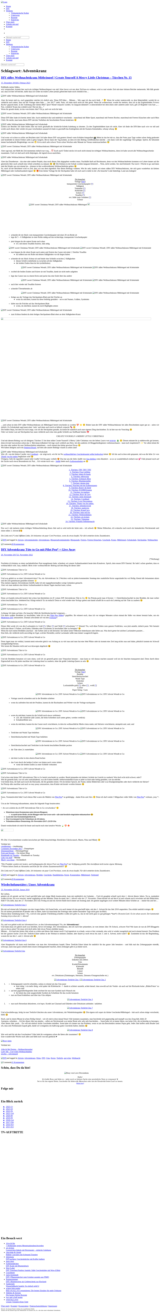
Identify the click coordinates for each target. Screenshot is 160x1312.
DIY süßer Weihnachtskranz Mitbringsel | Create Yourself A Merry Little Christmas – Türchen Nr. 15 (66, 77)
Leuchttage (10, 1273)
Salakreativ (10, 1284)
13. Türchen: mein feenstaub (80, 497)
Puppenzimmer (12, 1279)
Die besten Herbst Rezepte (16, 1295)
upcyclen (67, 1058)
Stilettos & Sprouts (13, 1293)
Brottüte (39, 875)
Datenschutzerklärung (38, 1306)
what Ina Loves (12, 1300)
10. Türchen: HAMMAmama (80, 490)
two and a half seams (14, 1297)
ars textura (10, 1248)
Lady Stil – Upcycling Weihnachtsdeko (16, 1052)
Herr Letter (10, 1268)
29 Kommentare (18, 879)
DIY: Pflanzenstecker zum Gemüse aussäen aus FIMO (27, 1277)
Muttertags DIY (7, 618)
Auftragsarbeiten (76, 461)
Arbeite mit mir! (12, 24)
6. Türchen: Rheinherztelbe (80, 481)
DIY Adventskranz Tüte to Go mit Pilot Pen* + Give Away (38, 549)
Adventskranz (44, 540)
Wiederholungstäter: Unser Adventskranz (28, 884)
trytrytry (113, 440)
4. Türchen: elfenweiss (80, 476)
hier (83, 182)
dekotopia (10, 1257)
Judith (58, 461)
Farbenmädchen (12, 1264)
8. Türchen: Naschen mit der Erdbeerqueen (80, 485)
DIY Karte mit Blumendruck (17, 1266)
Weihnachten (153, 540)
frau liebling (91, 459)
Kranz (113, 540)
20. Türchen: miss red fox (80, 512)
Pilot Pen (58, 797)
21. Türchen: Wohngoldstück (80, 515)
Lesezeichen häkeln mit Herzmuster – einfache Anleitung (28, 1250)
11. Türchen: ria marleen (80, 492)
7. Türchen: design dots (80, 483)
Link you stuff (6, 858)
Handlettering (58, 875)
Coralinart (34, 454)
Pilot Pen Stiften (57, 615)
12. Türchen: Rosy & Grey (80, 494)
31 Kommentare (18, 1062)
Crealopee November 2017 (11, 849)
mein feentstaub (12, 1275)
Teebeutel (95, 875)
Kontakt (9, 26)
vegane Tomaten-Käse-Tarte (17, 1302)
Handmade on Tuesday (10, 855)
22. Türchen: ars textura (80, 517)
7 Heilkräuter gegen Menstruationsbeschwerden (25, 1246)
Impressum (52, 1306)
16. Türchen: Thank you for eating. (80, 503)
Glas (48, 1058)
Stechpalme (141, 540)
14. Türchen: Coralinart (80, 499)
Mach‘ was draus (7, 860)
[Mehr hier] (80, 1083)
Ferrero (83, 540)
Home (8, 6)
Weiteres (9, 11)
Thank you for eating (9, 456)
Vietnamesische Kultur (20, 13)
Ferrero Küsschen (94, 540)
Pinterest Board (30, 447)
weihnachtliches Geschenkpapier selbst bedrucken (83, 454)
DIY (8, 8)
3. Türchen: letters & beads (80, 474)
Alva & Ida (10, 1243)
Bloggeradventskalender (60, 540)
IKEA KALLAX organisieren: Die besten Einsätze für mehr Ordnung (33, 1291)
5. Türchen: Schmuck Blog (80, 479)
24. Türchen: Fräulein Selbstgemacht (80, 521)
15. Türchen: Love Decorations (80, 501)
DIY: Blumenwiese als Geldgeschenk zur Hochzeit (26, 1282)
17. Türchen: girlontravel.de (80, 506)
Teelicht (59, 1058)
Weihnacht (76, 1058)
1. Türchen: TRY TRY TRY (80, 470)
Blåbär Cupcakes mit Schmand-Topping (22, 1255)
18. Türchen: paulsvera (80, 508)
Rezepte (14, 17)
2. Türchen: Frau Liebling (80, 472)
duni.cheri (10, 1261)
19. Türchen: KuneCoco (80, 510)
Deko (38, 1058)
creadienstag (6, 846)
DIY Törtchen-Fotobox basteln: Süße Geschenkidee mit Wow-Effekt (33, 1270)
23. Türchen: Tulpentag (80, 519)
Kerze (66, 875)
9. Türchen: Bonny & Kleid (80, 488)
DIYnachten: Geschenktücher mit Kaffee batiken (25, 1259)
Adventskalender (31, 540)
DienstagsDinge (7, 851)
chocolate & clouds (13, 1252)
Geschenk (106, 540)
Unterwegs (15, 15)
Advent (21, 540)
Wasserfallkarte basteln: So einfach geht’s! (22, 1286)
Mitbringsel (121, 540)
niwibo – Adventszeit (9, 1054)
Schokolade (131, 540)
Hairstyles (15, 20)
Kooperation (75, 875)
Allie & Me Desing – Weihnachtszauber (16, 1049)
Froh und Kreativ (8, 853)
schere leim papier (13, 1288)
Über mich (10, 22)
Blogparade (75, 540)
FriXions (52, 618)
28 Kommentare (18, 544)
